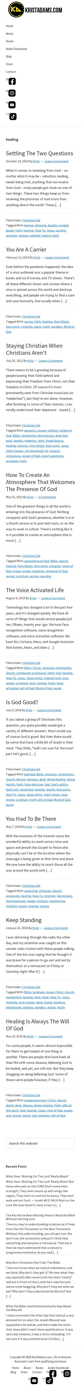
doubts (18, 441)
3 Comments (47, 497)
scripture (12, 461)
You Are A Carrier (26, 249)
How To (40, 230)
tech (32, 683)
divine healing (56, 779)
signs (37, 327)
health (50, 789)
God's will (12, 789)
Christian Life (31, 220)
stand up (59, 1002)
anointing (31, 891)
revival (10, 576)
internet (49, 896)
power (68, 1110)
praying (33, 906)
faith (18, 230)
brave (50, 992)
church (63, 561)
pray (65, 678)
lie (46, 451)
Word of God (44, 688)
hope (45, 997)
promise (11, 235)
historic (22, 446)
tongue (42, 683)
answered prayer (35, 1100)
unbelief (34, 235)
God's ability (59, 784)
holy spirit (13, 327)
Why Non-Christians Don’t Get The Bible (33, 1262)
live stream (64, 896)
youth (61, 1007)
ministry (11, 906)
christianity (28, 435)
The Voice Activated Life (35, 590)
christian (48, 668)
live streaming (15, 901)
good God (26, 789)
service (34, 576)
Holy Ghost (61, 321)
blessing (41, 225)
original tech (52, 678)
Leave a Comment (56, 161)
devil (42, 779)
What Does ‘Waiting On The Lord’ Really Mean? (37, 1176)
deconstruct (46, 435)
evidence (30, 441)
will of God (27, 688)
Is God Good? (22, 702)
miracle (54, 451)
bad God (29, 774)
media (31, 901)
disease (28, 1105)
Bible (16, 435)
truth (46, 327)
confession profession (31, 673)
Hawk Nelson (54, 441)
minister (42, 901)
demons (32, 779)
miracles (27, 327)
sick (34, 1115)
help (37, 997)
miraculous (13, 456)
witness (28, 1007)
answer (42, 430)
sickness (44, 1115)
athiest (53, 430)
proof (45, 456)
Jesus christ (34, 678)
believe (29, 225)
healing (28, 230)
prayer (26, 571)
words (57, 688)
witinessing (13, 1007)
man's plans (52, 794)
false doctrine (33, 784)
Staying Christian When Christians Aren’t (34, 349)
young (51, 1007)
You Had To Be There (31, 818)
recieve (23, 235)
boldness (39, 992)
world (10, 805)
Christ (37, 668)
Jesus (50, 230)
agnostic (30, 430)
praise (17, 571)
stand (48, 1002)
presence (38, 571)
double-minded (58, 225)
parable (60, 230)
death (10, 1105)
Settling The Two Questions (39, 153)
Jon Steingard (33, 451)
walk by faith (50, 235)
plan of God (55, 1110)
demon (21, 779)
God (58, 673)
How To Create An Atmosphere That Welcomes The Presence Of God (40, 482)
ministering (57, 901)
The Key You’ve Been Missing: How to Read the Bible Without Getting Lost (40, 1217)
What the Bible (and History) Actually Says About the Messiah (38, 1308)
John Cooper (14, 451)
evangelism (13, 997)
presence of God (56, 571)
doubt (10, 230)
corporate (12, 896)
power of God (31, 456)
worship (45, 576)
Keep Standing (23, 920)
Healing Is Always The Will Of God (37, 1024)
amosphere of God (36, 561)
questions (57, 456)
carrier (28, 321)
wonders (57, 327)
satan (26, 1115)
